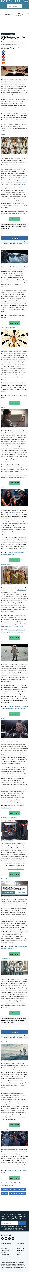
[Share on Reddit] (3, 63)
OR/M (18, 1252)
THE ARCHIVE (4, 1248)
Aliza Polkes (6, 47)
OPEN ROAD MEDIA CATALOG (7, 1256)
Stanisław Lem (13, 512)
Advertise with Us (21, 1246)
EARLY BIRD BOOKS (5, 1250)
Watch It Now (14, 219)
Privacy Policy (20, 1250)
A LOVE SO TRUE (4, 1246)
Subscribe (26, 1)
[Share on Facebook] (3, 51)
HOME (3, 34)
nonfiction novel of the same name (12, 626)
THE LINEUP (3, 1252)
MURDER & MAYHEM (5, 1254)
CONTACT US (20, 1256)
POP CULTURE (10, 34)
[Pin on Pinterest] (3, 57)
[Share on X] (3, 54)
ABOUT (18, 1254)
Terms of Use (20, 1248)
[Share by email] (3, 60)
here (23, 184)
